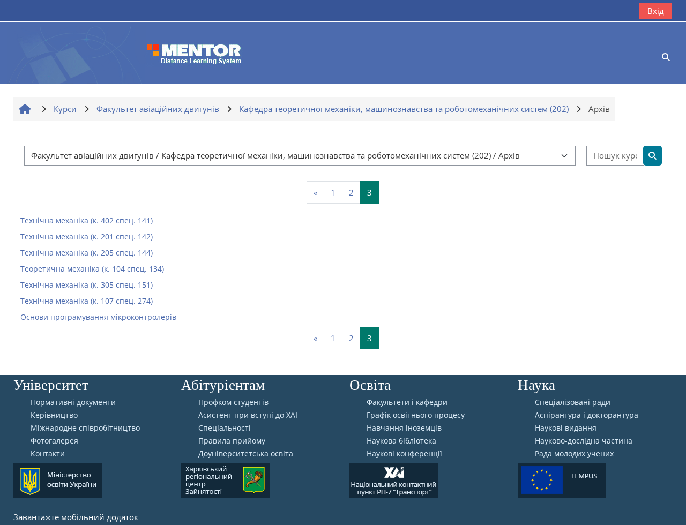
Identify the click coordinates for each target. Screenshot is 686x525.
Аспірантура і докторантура (586, 415)
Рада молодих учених (574, 454)
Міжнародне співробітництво (85, 428)
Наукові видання (565, 428)
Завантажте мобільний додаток (75, 517)
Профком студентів (233, 402)
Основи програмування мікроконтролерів (98, 317)
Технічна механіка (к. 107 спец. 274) (86, 301)
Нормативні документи (73, 402)
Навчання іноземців (404, 428)
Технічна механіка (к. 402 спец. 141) (86, 220)
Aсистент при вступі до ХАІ (247, 415)
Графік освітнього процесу (416, 415)
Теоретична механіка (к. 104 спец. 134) (92, 269)
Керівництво (54, 415)
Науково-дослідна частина (583, 441)
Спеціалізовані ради (572, 402)
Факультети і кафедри (407, 402)
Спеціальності (224, 428)
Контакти (48, 454)
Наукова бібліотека (401, 441)
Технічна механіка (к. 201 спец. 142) (86, 236)
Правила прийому (231, 441)
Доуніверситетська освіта (245, 454)
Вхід (655, 10)
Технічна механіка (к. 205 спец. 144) (86, 253)
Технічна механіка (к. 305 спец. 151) (86, 285)
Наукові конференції (404, 454)
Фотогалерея (54, 441)
